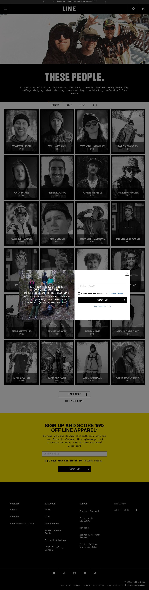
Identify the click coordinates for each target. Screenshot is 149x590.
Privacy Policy (116, 293)
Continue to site (102, 306)
